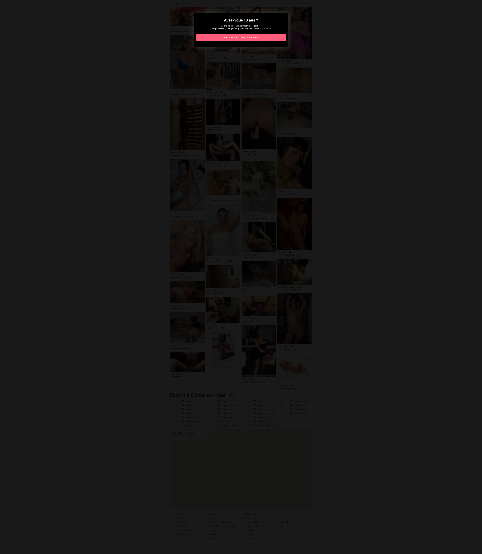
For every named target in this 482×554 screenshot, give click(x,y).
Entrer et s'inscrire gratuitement (241, 37)
